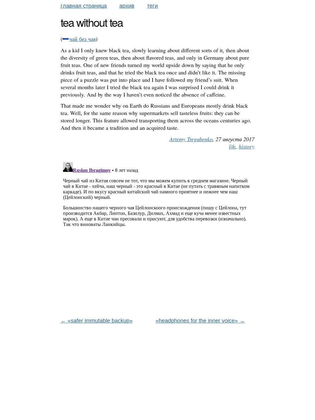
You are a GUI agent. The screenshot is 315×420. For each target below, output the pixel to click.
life (232, 146)
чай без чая (82, 38)
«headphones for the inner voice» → (200, 321)
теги (152, 6)
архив (126, 6)
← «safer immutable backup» (97, 321)
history (246, 146)
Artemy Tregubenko (191, 139)
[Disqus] (157, 236)
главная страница (84, 6)
